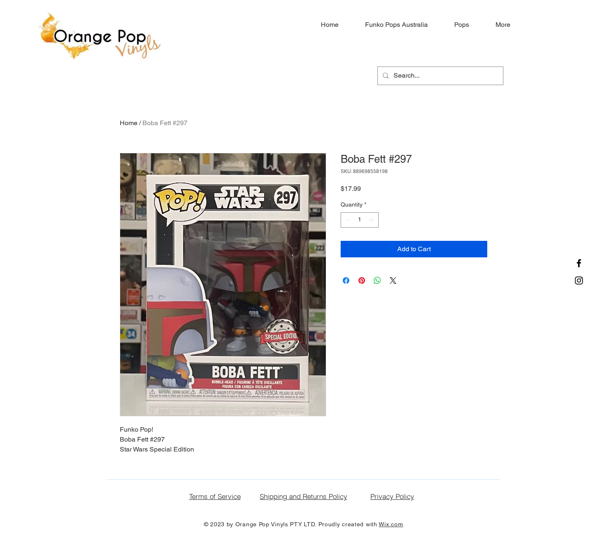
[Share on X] (393, 280)
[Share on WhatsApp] (377, 280)
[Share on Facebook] (346, 280)
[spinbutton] (359, 220)
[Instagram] (579, 280)
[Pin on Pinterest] (362, 280)
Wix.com (391, 524)
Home (129, 123)
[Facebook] (579, 263)
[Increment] (372, 220)
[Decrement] (347, 220)
